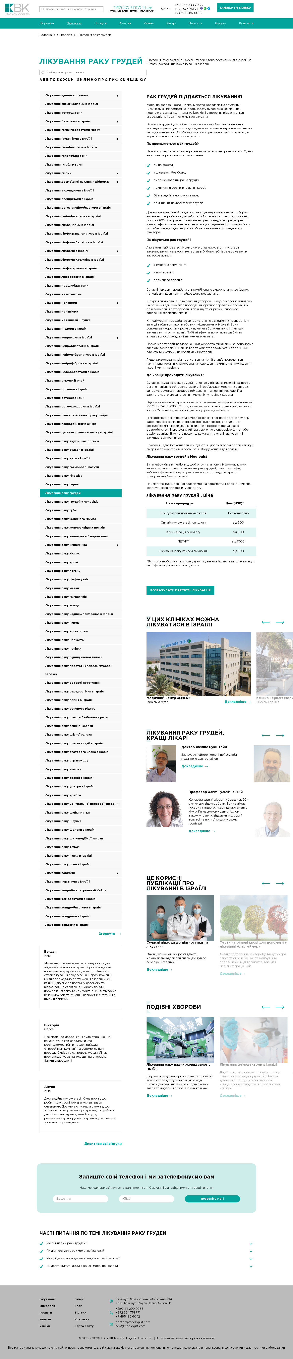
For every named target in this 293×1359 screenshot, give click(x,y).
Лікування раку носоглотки (66, 631)
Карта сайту (84, 1326)
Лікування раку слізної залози (68, 734)
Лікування (46, 23)
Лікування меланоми (61, 303)
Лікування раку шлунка (63, 821)
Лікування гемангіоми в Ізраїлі (68, 138)
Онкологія (74, 23)
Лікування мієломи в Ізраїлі (66, 328)
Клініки (149, 23)
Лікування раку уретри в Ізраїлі (69, 786)
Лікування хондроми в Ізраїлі (67, 916)
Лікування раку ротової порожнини (72, 682)
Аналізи (125, 23)
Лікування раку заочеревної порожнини (76, 536)
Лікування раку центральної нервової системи (81, 804)
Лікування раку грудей (94, 35)
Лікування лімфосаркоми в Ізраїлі (71, 268)
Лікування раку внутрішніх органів (72, 441)
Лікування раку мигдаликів (66, 597)
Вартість (195, 23)
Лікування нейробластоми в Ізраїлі (72, 346)
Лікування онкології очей (64, 380)
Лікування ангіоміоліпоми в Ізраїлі (71, 104)
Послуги (100, 23)
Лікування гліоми (58, 173)
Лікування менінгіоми (61, 311)
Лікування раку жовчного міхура (70, 519)
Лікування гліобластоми (64, 164)
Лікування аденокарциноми (66, 95)
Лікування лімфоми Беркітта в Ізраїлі (74, 242)
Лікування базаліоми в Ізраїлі (67, 121)
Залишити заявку (235, 7)
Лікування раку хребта (63, 795)
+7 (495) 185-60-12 (188, 13)
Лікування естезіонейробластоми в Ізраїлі (78, 207)
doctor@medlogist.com (133, 1322)
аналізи (45, 1319)
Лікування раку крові (61, 562)
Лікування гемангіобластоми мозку (72, 130)
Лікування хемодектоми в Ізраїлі (70, 899)
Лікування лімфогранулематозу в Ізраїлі (76, 233)
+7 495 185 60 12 (128, 1316)
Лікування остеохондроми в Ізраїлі (72, 406)
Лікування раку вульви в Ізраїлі (69, 450)
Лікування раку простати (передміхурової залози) (78, 670)
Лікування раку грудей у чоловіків (71, 501)
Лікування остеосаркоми (64, 398)
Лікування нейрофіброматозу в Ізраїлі (75, 354)
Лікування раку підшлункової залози (73, 657)
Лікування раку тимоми (63, 769)
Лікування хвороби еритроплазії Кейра (75, 890)
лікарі (79, 1299)
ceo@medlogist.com (130, 1326)
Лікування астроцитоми (63, 112)
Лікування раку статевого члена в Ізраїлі (77, 752)
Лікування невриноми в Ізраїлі (68, 337)
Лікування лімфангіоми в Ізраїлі (69, 225)
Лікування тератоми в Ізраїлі (67, 881)
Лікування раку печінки (63, 648)
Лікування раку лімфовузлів (66, 579)
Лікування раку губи (61, 510)
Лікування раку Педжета (64, 640)
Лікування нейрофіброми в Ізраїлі (71, 363)
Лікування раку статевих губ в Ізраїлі (74, 743)
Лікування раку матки (62, 588)
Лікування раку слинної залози (69, 726)
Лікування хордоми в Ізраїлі (66, 925)
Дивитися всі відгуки (103, 1143)
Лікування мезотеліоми (63, 294)
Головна (45, 35)
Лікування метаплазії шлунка (67, 320)
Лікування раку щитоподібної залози (74, 838)
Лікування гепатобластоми (66, 156)
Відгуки (220, 23)
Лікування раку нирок (62, 622)
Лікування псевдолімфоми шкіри (70, 424)
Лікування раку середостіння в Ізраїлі (74, 691)
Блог (78, 1306)
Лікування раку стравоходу (66, 760)
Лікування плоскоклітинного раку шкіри (76, 415)
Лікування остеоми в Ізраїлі (66, 389)
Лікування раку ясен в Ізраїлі (67, 864)
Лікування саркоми (60, 873)
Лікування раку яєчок (62, 847)
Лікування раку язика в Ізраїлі (68, 855)
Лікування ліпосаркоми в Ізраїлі (69, 277)
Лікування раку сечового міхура (70, 708)
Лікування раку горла (62, 484)
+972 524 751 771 (187, 9)
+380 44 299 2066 (189, 5)
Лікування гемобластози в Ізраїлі (71, 147)
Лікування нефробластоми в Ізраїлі (72, 372)
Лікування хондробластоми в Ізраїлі (73, 907)
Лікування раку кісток (62, 553)
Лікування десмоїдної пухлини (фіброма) (77, 181)
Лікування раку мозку (62, 605)
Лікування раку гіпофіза (63, 475)
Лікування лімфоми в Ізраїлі (66, 251)
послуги (45, 1312)
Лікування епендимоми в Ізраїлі (69, 199)
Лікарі (171, 23)
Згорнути (107, 933)
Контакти (246, 23)
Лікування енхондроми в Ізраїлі (69, 190)
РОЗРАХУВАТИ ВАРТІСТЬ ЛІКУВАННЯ (180, 590)
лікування (47, 1299)
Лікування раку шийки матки (67, 812)
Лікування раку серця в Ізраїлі (68, 700)
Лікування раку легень (62, 571)
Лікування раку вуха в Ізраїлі (67, 458)
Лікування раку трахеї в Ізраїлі (69, 778)
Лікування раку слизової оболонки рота (76, 717)
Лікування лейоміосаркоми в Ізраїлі (73, 216)
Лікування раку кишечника (66, 545)
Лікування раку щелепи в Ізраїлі (70, 829)
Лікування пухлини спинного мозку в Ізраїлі (79, 432)
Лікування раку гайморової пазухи (72, 467)
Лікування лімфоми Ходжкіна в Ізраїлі (74, 259)
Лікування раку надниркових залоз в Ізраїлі (79, 614)
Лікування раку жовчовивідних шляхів (75, 527)
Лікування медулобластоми (66, 285)
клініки (44, 1326)
